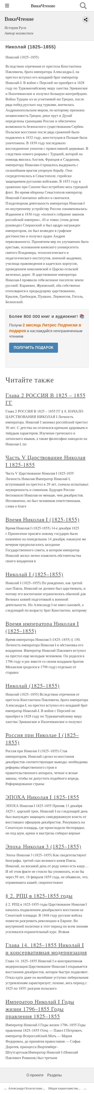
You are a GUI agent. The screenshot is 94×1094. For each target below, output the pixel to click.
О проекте (35, 1075)
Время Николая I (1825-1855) (42, 519)
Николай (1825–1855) (32, 685)
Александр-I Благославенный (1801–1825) (37, 1088)
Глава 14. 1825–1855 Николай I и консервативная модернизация (46, 948)
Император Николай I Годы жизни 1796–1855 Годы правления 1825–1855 (39, 1009)
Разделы (54, 1075)
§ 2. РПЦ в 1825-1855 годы (39, 895)
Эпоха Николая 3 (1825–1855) (43, 846)
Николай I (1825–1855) (34, 574)
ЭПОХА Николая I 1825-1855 (42, 797)
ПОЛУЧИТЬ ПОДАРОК (33, 348)
